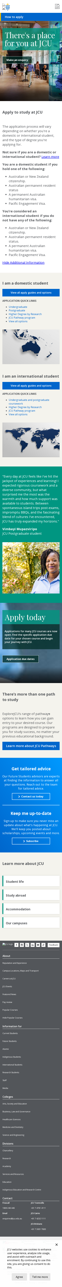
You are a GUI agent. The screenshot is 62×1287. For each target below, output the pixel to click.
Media (5, 1088)
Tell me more (40, 1277)
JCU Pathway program (22, 317)
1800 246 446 (9, 1208)
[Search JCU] (57, 6)
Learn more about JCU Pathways (31, 746)
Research (7, 1158)
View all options (18, 321)
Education (7, 1182)
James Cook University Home (6, 6)
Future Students (10, 1041)
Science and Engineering (13, 1135)
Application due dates (20, 659)
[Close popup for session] (56, 1245)
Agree (19, 1277)
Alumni (6, 1049)
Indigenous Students (12, 1057)
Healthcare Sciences (12, 1119)
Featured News (9, 994)
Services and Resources (13, 1174)
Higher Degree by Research (25, 314)
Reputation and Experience (15, 963)
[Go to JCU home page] (8, 944)
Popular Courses (10, 1010)
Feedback (53, 945)
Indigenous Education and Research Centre (22, 1189)
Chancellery (8, 1150)
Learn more (50, 156)
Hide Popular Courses (12, 1017)
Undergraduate (18, 307)
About (6, 956)
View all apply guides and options (31, 292)
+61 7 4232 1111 (38, 1218)
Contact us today (32, 796)
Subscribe (32, 841)
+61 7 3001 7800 (38, 1229)
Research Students (11, 1072)
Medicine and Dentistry (13, 1127)
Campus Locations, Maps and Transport (21, 970)
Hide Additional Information (23, 262)
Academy (7, 1166)
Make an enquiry (17, 60)
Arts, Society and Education (15, 1103)
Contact (8, 1198)
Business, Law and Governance (16, 1111)
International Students (12, 1064)
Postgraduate (17, 310)
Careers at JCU (9, 978)
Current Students (10, 1033)
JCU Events (7, 986)
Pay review (7, 1002)
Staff (5, 1080)
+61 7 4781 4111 (38, 1208)
